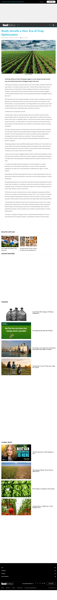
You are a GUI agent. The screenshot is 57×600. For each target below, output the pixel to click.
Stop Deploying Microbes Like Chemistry (42, 330)
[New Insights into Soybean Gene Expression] (9, 247)
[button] (53, 25)
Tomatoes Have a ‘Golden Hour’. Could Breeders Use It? (42, 506)
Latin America (4, 576)
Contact (13, 587)
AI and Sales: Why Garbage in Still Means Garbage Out (43, 312)
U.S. (18, 25)
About (2, 587)
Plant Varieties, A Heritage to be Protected (43, 489)
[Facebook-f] (35, 583)
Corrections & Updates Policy (30, 587)
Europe (3, 573)
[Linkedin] (42, 583)
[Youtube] (44, 583)
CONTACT (42, 1)
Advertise (8, 587)
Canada (3, 570)
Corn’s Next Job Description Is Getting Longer (12, 1)
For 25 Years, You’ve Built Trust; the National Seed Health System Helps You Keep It (43, 348)
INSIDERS (4, 302)
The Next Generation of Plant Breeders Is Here (43, 452)
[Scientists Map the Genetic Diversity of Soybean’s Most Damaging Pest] (28, 247)
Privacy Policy (19, 587)
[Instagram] (40, 583)
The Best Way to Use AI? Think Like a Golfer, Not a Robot (43, 366)
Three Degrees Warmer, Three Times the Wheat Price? (42, 470)
